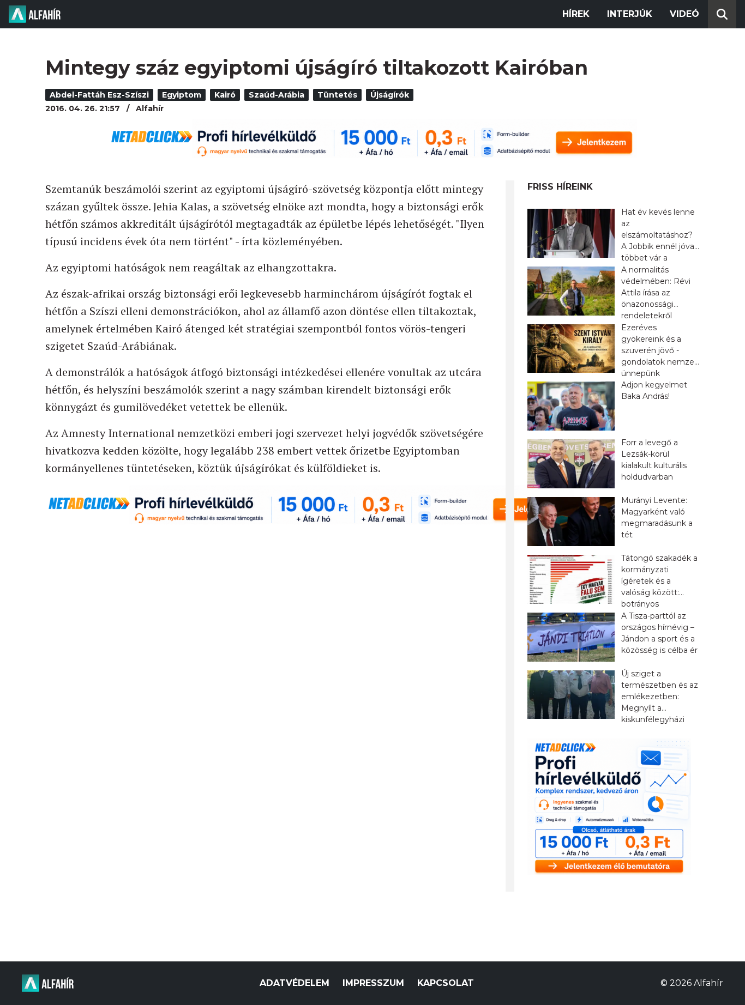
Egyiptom (181, 95)
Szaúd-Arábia (276, 95)
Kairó (225, 95)
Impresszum (373, 983)
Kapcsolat (445, 983)
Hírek (576, 14)
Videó (684, 14)
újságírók (389, 95)
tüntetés (337, 95)
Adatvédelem (294, 983)
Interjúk (629, 14)
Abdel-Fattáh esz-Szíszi (99, 95)
